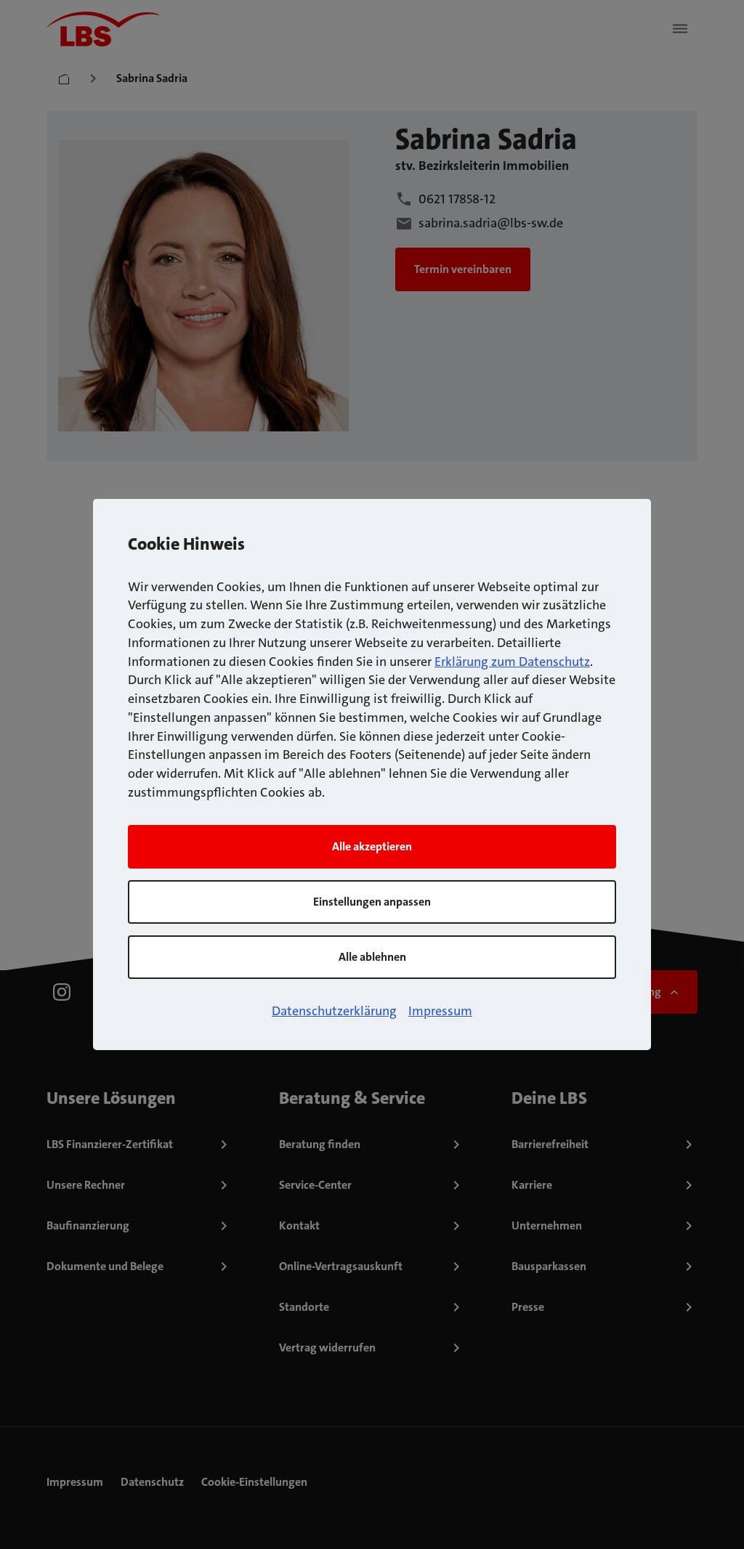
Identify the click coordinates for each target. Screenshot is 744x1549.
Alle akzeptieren (372, 846)
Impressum (440, 1011)
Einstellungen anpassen (372, 901)
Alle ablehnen (372, 956)
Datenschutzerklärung (334, 1011)
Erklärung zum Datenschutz (512, 661)
